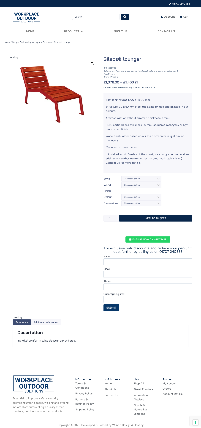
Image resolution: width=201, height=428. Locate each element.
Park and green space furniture (130, 71)
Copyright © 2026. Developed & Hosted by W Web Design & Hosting (101, 425)
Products (71, 31)
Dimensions (111, 203)
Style (107, 178)
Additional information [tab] (46, 322)
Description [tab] (22, 322)
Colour (108, 197)
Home (30, 31)
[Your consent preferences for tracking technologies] (195, 422)
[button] (92, 63)
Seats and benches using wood (162, 71)
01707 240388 (181, 3)
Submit (111, 307)
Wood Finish (107, 188)
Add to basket (155, 218)
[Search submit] (125, 17)
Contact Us (166, 31)
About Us (120, 31)
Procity (111, 74)
